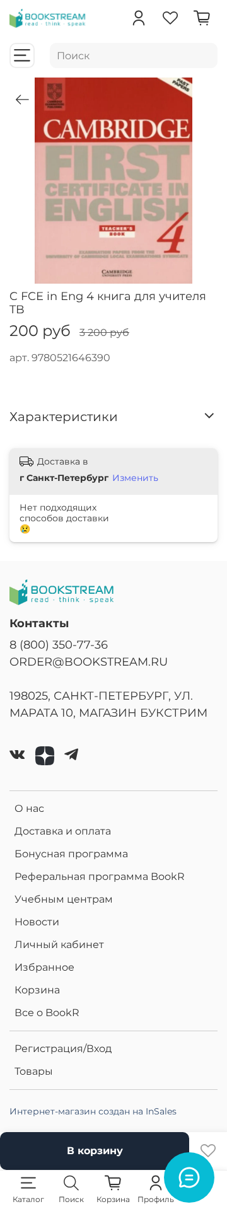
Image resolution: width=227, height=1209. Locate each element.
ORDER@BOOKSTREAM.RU (88, 661)
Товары (34, 1071)
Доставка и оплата (63, 831)
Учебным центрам (64, 899)
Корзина (37, 990)
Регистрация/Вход (63, 1049)
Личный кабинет (59, 945)
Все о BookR (47, 1013)
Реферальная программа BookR (100, 876)
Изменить (135, 477)
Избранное (44, 967)
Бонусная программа (71, 854)
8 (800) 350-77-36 (58, 644)
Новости (37, 922)
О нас (29, 808)
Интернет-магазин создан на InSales (93, 1111)
